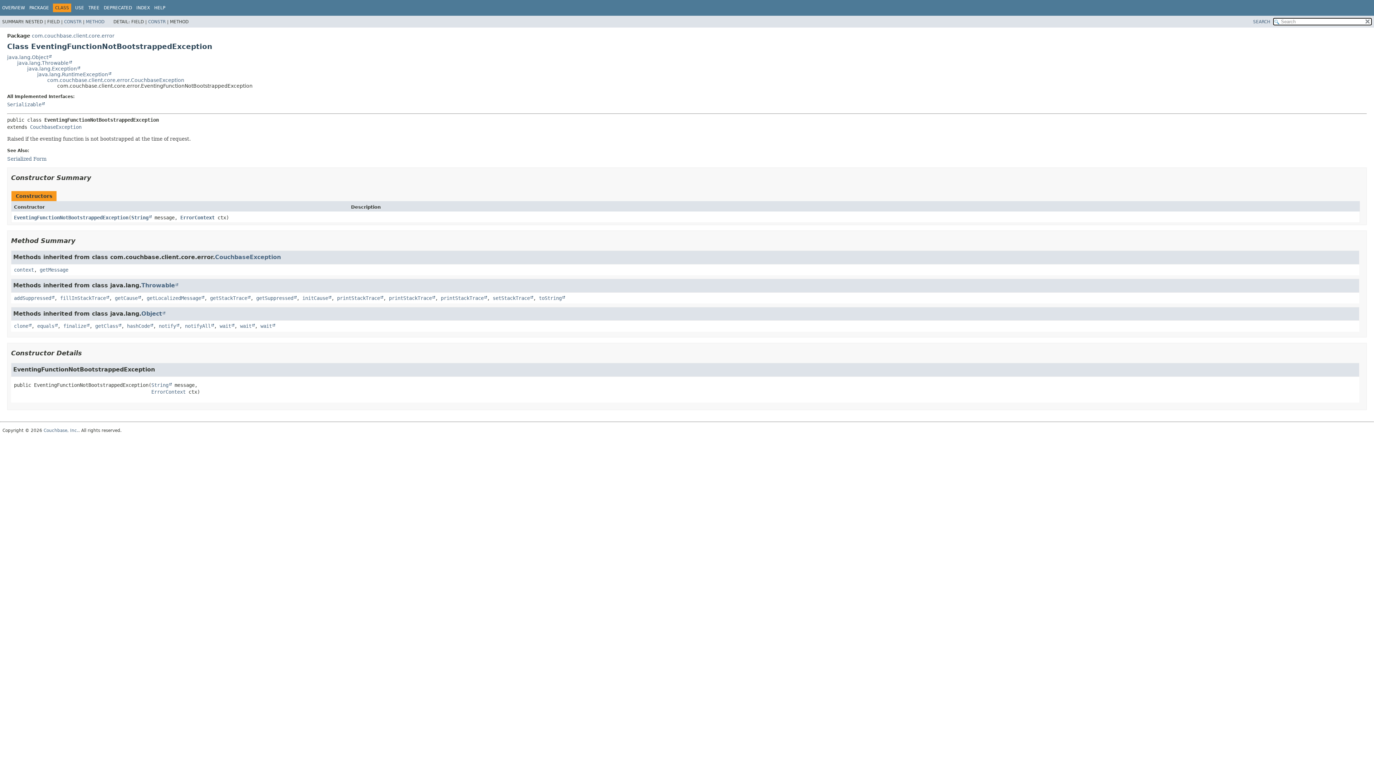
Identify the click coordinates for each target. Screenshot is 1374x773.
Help (159, 7)
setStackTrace (511, 298)
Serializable (24, 104)
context (24, 270)
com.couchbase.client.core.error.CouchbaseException (115, 80)
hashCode (138, 326)
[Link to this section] (96, 177)
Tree (93, 7)
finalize (74, 326)
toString (550, 298)
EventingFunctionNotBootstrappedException (71, 217)
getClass (106, 326)
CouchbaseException (56, 127)
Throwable (158, 285)
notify (167, 326)
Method (95, 21)
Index (143, 7)
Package (39, 7)
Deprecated (118, 7)
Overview (13, 7)
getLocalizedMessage (174, 298)
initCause (315, 298)
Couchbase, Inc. (61, 430)
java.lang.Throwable (43, 63)
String (139, 217)
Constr (73, 21)
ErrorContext (197, 217)
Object (151, 313)
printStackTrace (358, 298)
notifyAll (198, 326)
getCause (126, 298)
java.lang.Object (27, 57)
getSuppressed (274, 298)
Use (79, 7)
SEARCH (1261, 21)
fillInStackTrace (83, 298)
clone (21, 326)
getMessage (54, 270)
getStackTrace (228, 298)
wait (225, 326)
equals (45, 326)
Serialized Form (27, 159)
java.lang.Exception (52, 69)
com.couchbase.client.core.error (73, 36)
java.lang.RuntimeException (72, 74)
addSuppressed (32, 298)
